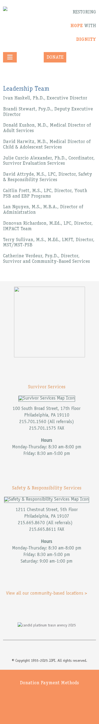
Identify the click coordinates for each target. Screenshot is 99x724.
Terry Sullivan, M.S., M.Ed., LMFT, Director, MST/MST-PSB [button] (48, 243)
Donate (55, 57)
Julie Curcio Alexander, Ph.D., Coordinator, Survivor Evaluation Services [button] (49, 161)
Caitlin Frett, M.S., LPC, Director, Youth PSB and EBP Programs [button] (45, 194)
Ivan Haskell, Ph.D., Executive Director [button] (45, 98)
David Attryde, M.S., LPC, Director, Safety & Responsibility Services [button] (47, 177)
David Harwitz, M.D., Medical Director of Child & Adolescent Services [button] (46, 144)
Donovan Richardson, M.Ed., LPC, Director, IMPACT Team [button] (48, 226)
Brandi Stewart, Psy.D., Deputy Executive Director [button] (48, 112)
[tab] (49, 98)
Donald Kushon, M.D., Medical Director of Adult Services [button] (47, 128)
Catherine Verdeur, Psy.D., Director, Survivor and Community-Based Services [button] (46, 259)
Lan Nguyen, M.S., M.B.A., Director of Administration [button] (43, 210)
